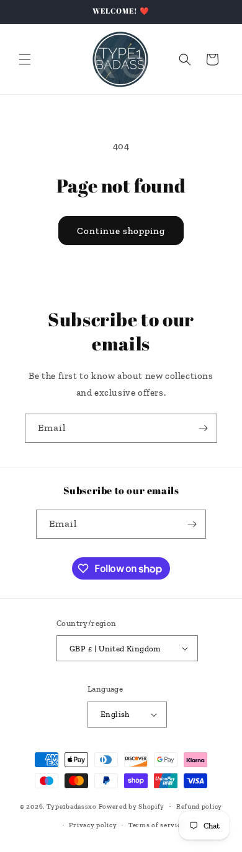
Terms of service (156, 825)
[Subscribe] (203, 428)
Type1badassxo (72, 806)
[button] (24, 59)
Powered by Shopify (132, 806)
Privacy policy (93, 825)
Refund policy (199, 806)
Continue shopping (121, 231)
